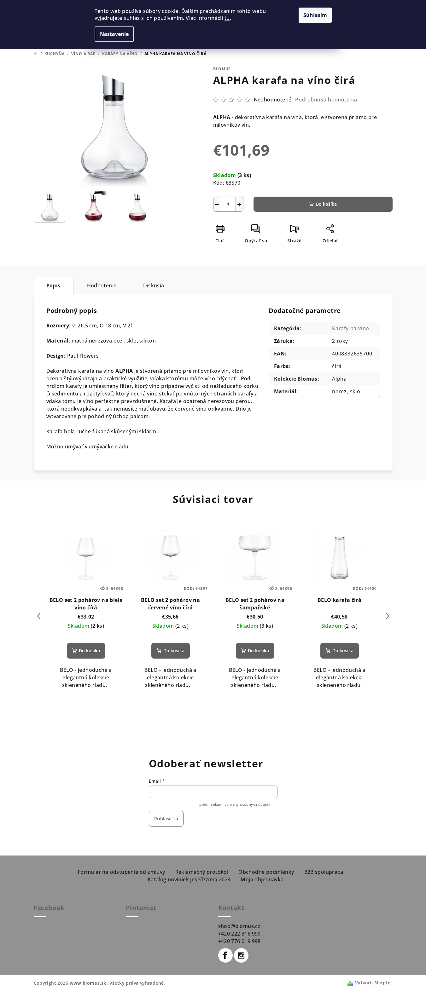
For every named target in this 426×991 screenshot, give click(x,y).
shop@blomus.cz (239, 926)
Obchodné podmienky (266, 871)
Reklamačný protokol (202, 871)
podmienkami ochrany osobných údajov (234, 804)
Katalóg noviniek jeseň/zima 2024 (189, 879)
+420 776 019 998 (239, 941)
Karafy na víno (350, 328)
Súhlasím (315, 15)
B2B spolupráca (323, 871)
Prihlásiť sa (166, 818)
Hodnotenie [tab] (102, 285)
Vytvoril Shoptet (373, 983)
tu (227, 17)
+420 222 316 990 (239, 933)
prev (39, 616)
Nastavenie (114, 34)
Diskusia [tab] (153, 285)
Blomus (222, 69)
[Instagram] (241, 955)
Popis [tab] (53, 285)
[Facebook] (225, 955)
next (387, 616)
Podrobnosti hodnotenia (326, 99)
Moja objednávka (262, 879)
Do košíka (326, 204)
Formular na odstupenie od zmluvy (121, 871)
